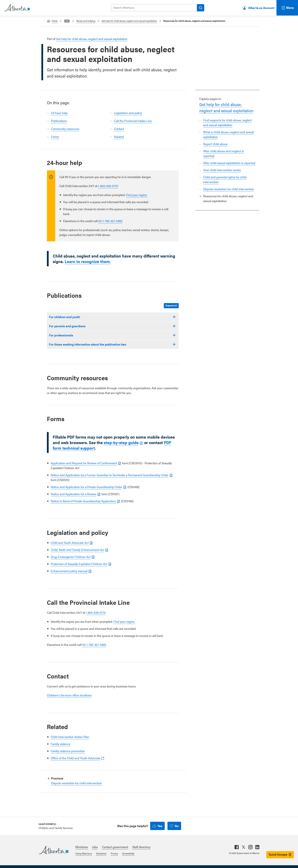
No (177, 826)
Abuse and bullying (85, 20)
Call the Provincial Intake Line (133, 121)
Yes (159, 826)
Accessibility (128, 853)
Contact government (115, 847)
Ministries (81, 847)
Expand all (171, 305)
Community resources (65, 129)
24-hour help (59, 113)
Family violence (60, 744)
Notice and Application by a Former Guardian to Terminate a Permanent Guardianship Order (109, 475)
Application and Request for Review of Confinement (84, 463)
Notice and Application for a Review (73, 494)
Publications (59, 121)
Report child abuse (215, 144)
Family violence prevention (68, 751)
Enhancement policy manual (69, 571)
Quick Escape (278, 854)
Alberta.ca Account (261, 8)
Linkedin (257, 847)
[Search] (200, 7)
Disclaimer (101, 853)
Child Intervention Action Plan (70, 737)
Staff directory (141, 847)
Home (55, 20)
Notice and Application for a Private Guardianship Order (86, 487)
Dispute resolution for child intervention (228, 189)
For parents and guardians (67, 326)
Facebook (237, 847)
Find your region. (136, 195)
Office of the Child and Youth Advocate (75, 758)
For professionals (61, 335)
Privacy (114, 853)
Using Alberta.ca (83, 853)
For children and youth (64, 317)
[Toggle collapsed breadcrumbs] (67, 21)
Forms (55, 136)
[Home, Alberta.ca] (16, 7)
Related (119, 136)
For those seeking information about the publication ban (87, 344)
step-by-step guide (121, 442)
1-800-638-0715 (108, 186)
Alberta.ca (53, 850)
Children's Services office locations (69, 695)
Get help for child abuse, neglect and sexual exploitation (129, 20)
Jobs (95, 847)
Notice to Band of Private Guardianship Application (83, 501)
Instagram (250, 847)
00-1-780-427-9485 (110, 221)
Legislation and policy (128, 113)
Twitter (243, 847)
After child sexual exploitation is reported (229, 163)
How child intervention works (222, 170)
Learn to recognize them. (88, 261)
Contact (119, 129)
